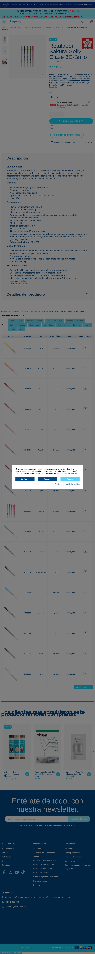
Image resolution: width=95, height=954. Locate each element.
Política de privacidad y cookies (67, 484)
